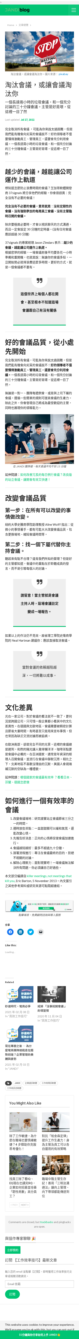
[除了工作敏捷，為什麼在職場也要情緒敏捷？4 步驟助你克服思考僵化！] (23, 1122)
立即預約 (12, 1250)
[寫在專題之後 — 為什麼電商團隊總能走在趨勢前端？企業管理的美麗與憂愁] (19, 1034)
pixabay (63, 74)
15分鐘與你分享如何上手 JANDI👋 (39, 1334)
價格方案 (47, 1319)
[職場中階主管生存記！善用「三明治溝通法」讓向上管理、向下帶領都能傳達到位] (56, 1165)
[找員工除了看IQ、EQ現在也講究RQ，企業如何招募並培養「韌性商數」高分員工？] (23, 1165)
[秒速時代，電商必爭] (19, 994)
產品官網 (31, 1313)
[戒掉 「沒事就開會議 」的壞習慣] (51, 994)
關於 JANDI (14, 1313)
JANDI (17, 1083)
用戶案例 (45, 1313)
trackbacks (46, 1222)
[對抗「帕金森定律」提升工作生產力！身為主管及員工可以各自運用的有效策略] (56, 1122)
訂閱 (12, 1294)
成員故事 (32, 1319)
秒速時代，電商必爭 (18, 1006)
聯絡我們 (61, 1319)
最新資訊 (17, 1319)
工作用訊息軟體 (14, 1088)
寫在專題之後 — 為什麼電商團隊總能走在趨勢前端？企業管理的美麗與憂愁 (19, 1052)
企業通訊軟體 (31, 1083)
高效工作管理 (63, 1313)
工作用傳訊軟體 (49, 1083)
